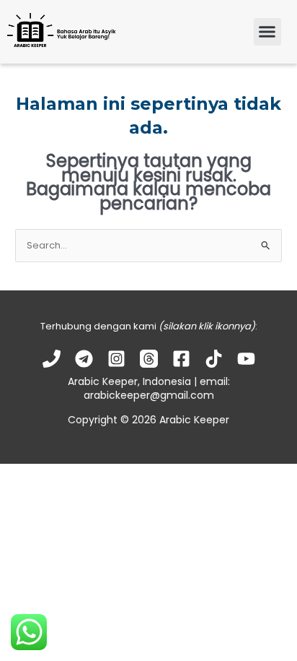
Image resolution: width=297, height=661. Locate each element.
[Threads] (149, 359)
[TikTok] (214, 359)
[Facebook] (181, 359)
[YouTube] (246, 359)
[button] (267, 32)
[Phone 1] (52, 359)
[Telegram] (84, 359)
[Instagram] (116, 359)
